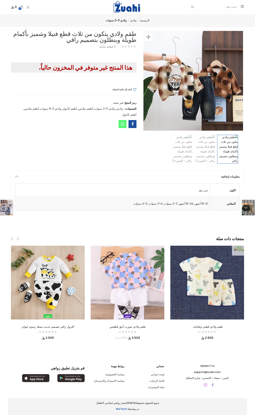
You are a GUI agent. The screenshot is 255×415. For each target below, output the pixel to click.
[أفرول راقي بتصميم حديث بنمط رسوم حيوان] (48, 282)
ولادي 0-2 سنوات (116, 20)
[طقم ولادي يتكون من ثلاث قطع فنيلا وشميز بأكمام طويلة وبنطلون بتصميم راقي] (132, 124)
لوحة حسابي (157, 374)
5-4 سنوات (140, 204)
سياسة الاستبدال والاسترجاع (109, 381)
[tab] (127, 176)
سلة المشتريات (156, 387)
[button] (17, 7)
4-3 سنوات (155, 204)
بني (206, 190)
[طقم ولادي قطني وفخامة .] (207, 282)
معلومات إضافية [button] (230, 176)
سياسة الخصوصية (115, 374)
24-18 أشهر (186, 204)
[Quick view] (52, 313)
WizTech (121, 409)
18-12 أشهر (201, 204)
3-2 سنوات (170, 204)
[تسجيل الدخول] (27, 7)
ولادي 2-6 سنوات (50, 109)
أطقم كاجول (70, 109)
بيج (200, 190)
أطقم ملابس (85, 109)
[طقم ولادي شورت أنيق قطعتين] (127, 282)
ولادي (133, 20)
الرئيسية (144, 20)
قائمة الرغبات (157, 381)
